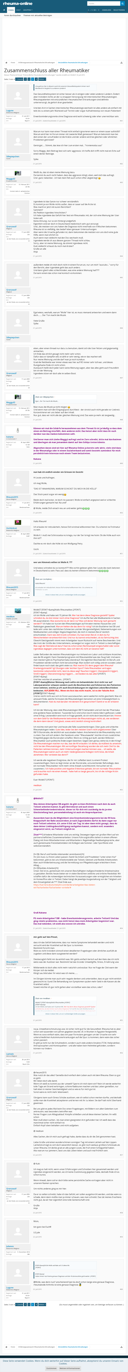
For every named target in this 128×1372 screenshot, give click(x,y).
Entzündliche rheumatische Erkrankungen (39, 75)
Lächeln (10, 1054)
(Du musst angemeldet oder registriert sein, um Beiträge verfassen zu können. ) (91, 1304)
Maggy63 (10, 179)
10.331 (28, 118)
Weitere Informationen (70, 1368)
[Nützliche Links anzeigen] (121, 62)
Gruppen (27, 10)
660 (28, 1254)
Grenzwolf (11, 226)
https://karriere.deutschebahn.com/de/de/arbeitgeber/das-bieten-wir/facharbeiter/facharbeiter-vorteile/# (65, 886)
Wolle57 (73, 75)
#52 (121, 601)
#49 (121, 463)
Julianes (10, 1246)
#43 (121, 182)
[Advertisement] (64, 40)
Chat (18, 10)
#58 (121, 1213)
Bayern (27, 121)
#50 (121, 513)
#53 (121, 790)
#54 (121, 928)
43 (29, 505)
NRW (28, 627)
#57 (121, 1155)
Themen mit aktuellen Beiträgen (37, 15)
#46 (121, 328)
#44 (121, 256)
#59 (121, 1237)
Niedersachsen (25, 507)
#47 (121, 378)
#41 (121, 121)
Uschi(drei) (11, 528)
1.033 (28, 1062)
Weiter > (42, 79)
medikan (10, 616)
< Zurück (19, 79)
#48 (121, 420)
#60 (121, 1289)
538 (28, 624)
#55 (121, 1020)
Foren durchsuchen (12, 15)
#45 (121, 277)
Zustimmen (51, 1368)
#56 (121, 1053)
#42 (121, 164)
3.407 (28, 536)
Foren (11, 10)
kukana (9, 437)
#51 (121, 554)
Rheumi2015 (12, 497)
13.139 (28, 445)
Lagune (10, 110)
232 (28, 234)
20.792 (28, 187)
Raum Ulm (26, 1064)
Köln (28, 447)
